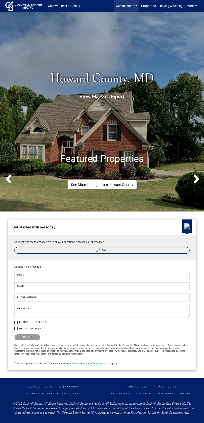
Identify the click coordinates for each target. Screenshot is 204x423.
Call (104, 250)
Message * (24, 308)
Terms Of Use (137, 387)
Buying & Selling (171, 6)
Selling (41, 322)
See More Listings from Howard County (102, 185)
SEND (26, 337)
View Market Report (102, 96)
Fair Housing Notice (174, 393)
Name (20, 275)
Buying (24, 322)
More (192, 8)
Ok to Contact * (30, 328)
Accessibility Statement (132, 393)
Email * (22, 286)
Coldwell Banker (41, 387)
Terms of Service (101, 363)
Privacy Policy (79, 363)
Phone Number (27, 297)
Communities (127, 8)
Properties (148, 6)
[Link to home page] (25, 6)
